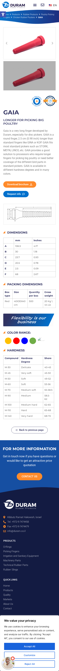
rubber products (30, 14)
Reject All (30, 664)
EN (54, 5)
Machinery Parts (12, 560)
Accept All (29, 646)
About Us (8, 603)
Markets (7, 599)
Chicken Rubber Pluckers (24, 17)
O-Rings (7, 546)
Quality (6, 594)
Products (16, 14)
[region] (29, 643)
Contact (7, 608)
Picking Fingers (11, 551)
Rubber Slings (10, 569)
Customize (29, 655)
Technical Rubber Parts (15, 565)
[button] (3, 14)
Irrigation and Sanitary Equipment (21, 555)
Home (6, 14)
